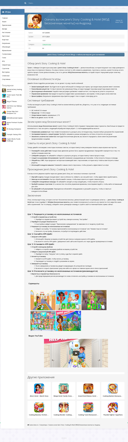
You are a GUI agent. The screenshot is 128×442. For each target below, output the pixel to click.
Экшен (4, 22)
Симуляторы (6, 65)
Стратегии (5, 68)
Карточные (6, 36)
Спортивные (6, 79)
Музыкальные (6, 50)
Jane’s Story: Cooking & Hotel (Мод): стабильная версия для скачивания (76, 54)
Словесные (6, 76)
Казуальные (6, 43)
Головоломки (6, 54)
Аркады (4, 29)
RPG (3, 61)
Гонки (4, 58)
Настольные (6, 32)
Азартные (5, 40)
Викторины (6, 72)
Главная (5, 18)
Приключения (6, 25)
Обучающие (6, 47)
